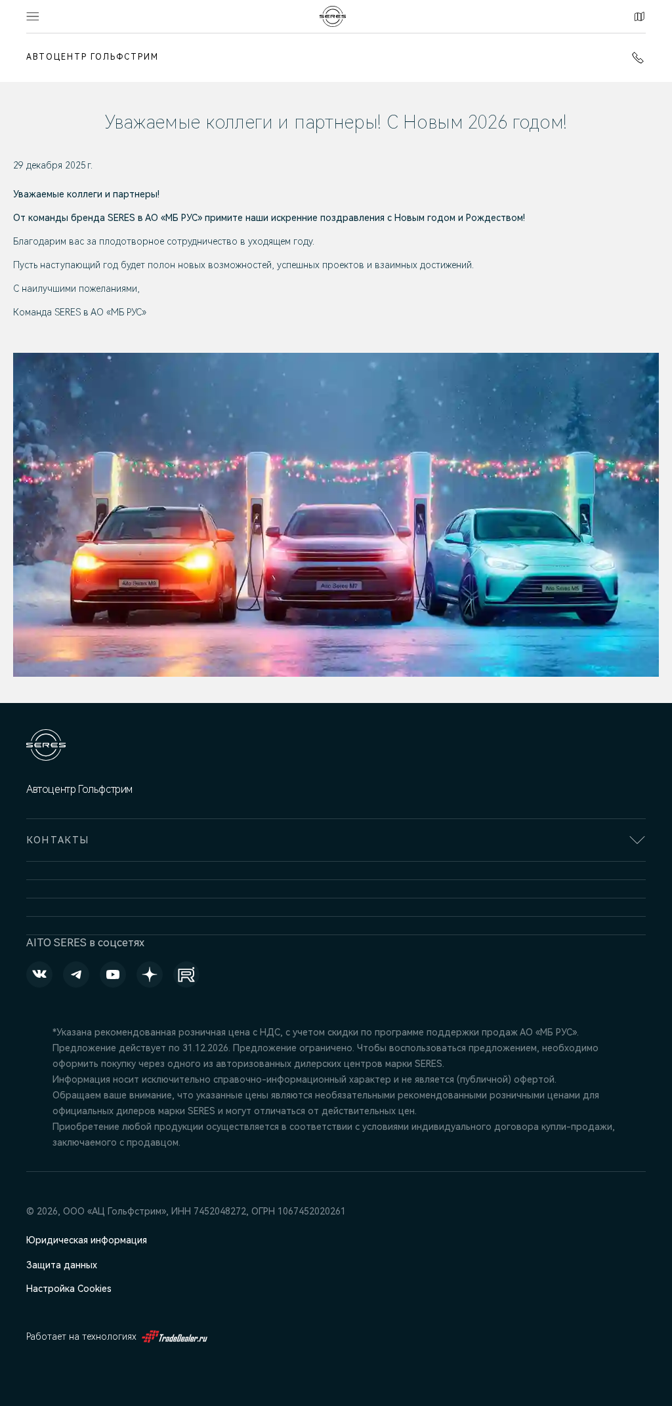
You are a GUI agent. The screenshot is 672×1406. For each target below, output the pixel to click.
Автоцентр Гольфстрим (92, 57)
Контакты (637, 16)
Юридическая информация (86, 1240)
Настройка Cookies (69, 1288)
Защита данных (61, 1265)
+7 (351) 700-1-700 (635, 58)
